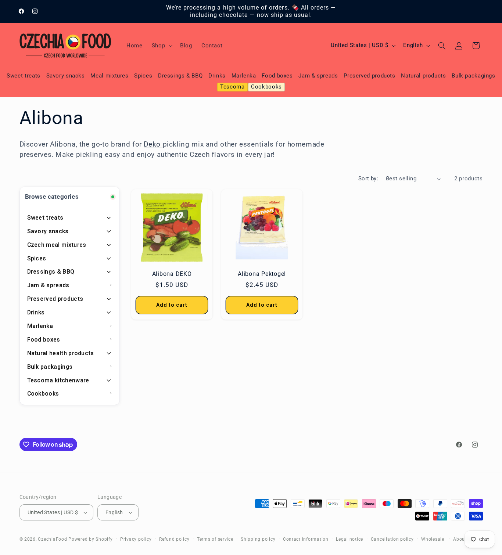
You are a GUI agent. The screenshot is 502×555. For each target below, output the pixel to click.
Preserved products (369, 75)
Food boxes (277, 75)
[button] (161, 45)
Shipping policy (258, 539)
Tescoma (232, 86)
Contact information (306, 539)
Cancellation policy (392, 539)
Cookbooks (266, 86)
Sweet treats (23, 75)
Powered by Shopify (90, 539)
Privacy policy (135, 539)
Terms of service (215, 539)
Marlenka (244, 75)
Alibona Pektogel (262, 273)
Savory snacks (65, 75)
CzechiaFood (52, 539)
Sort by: (368, 178)
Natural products (423, 75)
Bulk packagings (473, 75)
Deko (153, 144)
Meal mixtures (109, 75)
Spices (143, 75)
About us (463, 539)
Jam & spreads (318, 75)
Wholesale (432, 539)
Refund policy (174, 539)
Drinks (217, 75)
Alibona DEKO (172, 273)
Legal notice (349, 539)
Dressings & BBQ (180, 75)
